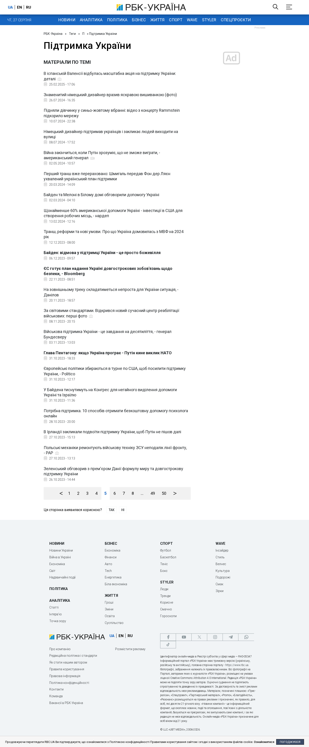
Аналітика (91, 19)
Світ (52, 571)
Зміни (109, 609)
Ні (122, 510)
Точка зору (57, 621)
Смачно (166, 609)
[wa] (246, 637)
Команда (56, 696)
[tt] (168, 644)
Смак (219, 584)
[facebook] (168, 637)
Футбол (165, 550)
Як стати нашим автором (68, 662)
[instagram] (215, 637)
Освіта (110, 616)
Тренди (165, 596)
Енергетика (113, 577)
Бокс (164, 571)
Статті (54, 607)
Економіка (57, 564)
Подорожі (223, 577)
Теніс (164, 564)
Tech (108, 571)
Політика (117, 19)
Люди (164, 589)
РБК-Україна (53, 34)
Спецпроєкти (236, 19)
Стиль (220, 557)
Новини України (61, 550)
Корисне (166, 602)
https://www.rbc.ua (236, 665)
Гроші (109, 602)
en (19, 7)
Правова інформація (64, 676)
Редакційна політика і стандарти (73, 655)
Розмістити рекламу (130, 649)
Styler (209, 19)
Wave (192, 19)
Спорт (175, 19)
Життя (157, 19)
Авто (108, 564)
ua (10, 7)
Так (111, 510)
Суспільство (114, 623)
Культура (223, 571)
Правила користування (66, 669)
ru (28, 7)
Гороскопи (168, 616)
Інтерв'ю (55, 614)
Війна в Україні (60, 557)
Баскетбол (168, 557)
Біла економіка (116, 584)
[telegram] (230, 637)
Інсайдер (222, 550)
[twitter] (199, 637)
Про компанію (60, 649)
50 (164, 493)
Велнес (221, 564)
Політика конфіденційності (69, 683)
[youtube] (184, 637)
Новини (66, 19)
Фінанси (110, 557)
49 (152, 493)
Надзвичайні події (62, 577)
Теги (72, 34)
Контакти (56, 689)
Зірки (219, 591)
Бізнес (139, 19)
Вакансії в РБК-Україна (66, 703)
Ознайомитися (264, 742)
